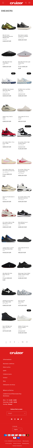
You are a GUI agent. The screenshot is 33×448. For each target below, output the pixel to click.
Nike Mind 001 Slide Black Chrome (7, 274)
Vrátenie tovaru (7, 374)
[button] (3, 3)
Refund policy (26, 441)
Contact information (17, 445)
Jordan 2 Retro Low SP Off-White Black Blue (8, 248)
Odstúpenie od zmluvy (9, 384)
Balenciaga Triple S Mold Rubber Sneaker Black (24, 274)
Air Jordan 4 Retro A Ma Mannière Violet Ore (24, 197)
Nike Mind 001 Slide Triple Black (7, 62)
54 (22, 342)
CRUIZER (10, 441)
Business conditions (8, 363)
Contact (5, 377)
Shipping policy (25, 443)
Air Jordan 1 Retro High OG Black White (24, 143)
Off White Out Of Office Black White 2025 (8, 301)
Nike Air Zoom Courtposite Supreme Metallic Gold (8, 36)
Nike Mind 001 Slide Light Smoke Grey (24, 62)
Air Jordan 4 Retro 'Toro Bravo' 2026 (8, 143)
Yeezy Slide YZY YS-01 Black (23, 248)
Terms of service (17, 443)
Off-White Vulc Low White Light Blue (24, 90)
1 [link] (6, 342)
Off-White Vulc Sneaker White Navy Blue (8, 90)
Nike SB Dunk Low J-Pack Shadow (23, 223)
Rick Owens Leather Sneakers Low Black (23, 36)
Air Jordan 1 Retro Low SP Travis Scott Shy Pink (8, 170)
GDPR (4, 370)
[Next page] (27, 342)
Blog (4, 381)
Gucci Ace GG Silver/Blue (21, 301)
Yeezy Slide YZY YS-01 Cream (23, 117)
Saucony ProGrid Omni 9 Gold (8, 197)
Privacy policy (8, 443)
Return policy (6, 367)
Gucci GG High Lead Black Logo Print (7, 327)
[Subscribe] (24, 413)
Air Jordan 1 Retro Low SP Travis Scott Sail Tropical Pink (23, 170)
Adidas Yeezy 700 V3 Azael (7, 117)
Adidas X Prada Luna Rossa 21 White (23, 327)
